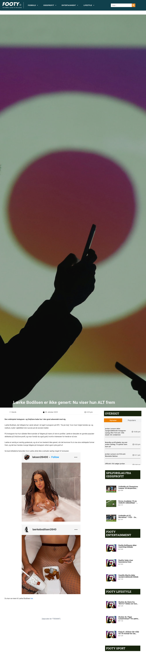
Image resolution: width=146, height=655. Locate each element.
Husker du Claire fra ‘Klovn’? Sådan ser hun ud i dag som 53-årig (127, 603)
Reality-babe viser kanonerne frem (125, 561)
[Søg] (133, 5)
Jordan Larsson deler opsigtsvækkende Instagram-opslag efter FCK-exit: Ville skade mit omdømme (115, 432)
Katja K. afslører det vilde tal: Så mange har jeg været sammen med (128, 633)
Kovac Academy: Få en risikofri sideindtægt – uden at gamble (127, 503)
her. (32, 598)
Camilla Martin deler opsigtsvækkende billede (128, 576)
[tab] (113, 420)
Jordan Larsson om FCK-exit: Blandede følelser (115, 455)
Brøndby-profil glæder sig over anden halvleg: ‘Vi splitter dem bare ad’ (116, 444)
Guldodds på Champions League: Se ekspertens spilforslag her (128, 488)
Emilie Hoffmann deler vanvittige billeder (127, 546)
